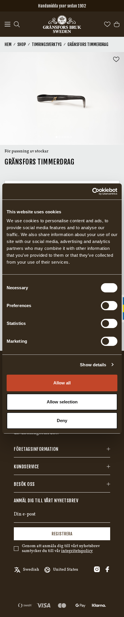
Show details (93, 364)
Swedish (31, 569)
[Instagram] (97, 569)
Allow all (62, 382)
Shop (21, 44)
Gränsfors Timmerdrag (87, 44)
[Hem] (62, 24)
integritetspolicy (77, 551)
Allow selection (62, 401)
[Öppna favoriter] (107, 24)
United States (65, 569)
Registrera (62, 533)
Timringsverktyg (47, 44)
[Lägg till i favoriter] (116, 59)
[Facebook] (107, 569)
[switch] (109, 305)
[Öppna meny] (7, 24)
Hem (8, 44)
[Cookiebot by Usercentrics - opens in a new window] (92, 191)
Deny (62, 420)
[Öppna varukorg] (117, 24)
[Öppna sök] (17, 24)
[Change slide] (56, 137)
